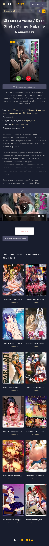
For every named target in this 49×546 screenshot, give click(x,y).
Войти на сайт (38, 4)
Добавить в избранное (26, 86)
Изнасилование (14, 113)
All (17, 4)
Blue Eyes (26, 120)
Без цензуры (32, 113)
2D (24, 113)
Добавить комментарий (15, 238)
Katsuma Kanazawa (20, 124)
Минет (31, 110)
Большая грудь (20, 110)
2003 (33, 120)
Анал (10, 110)
